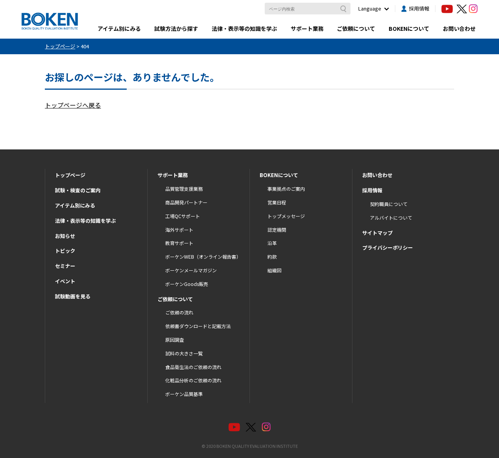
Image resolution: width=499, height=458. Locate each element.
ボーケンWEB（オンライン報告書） (203, 256)
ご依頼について (356, 28)
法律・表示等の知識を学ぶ (244, 28)
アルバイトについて (391, 217)
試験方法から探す (176, 28)
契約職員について (388, 204)
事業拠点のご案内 (286, 188)
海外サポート (179, 229)
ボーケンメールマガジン (191, 270)
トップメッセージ (286, 216)
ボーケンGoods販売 (186, 283)
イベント (65, 281)
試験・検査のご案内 (78, 190)
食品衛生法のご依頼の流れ (193, 367)
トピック (65, 250)
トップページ (70, 175)
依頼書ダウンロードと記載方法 (198, 326)
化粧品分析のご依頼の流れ (193, 380)
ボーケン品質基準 (184, 394)
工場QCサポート (182, 216)
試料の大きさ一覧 (184, 353)
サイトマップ (377, 232)
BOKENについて (409, 28)
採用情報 (419, 8)
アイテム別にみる (119, 28)
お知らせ (65, 236)
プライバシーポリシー (387, 247)
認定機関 (276, 229)
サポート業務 (307, 28)
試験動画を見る (72, 296)
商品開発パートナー (186, 202)
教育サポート (179, 243)
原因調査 (174, 339)
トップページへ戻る (73, 105)
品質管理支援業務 (184, 188)
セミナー (65, 266)
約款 (272, 256)
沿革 (272, 243)
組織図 (274, 270)
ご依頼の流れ (179, 312)
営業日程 (276, 202)
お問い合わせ (459, 28)
